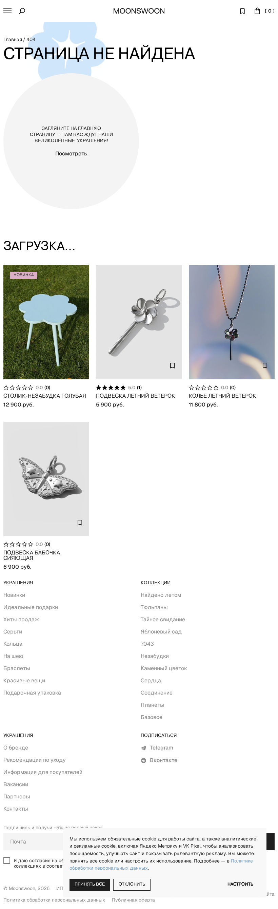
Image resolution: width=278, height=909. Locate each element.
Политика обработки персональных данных (54, 900)
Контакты (15, 808)
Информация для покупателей (42, 772)
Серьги (12, 631)
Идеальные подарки (30, 607)
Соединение (157, 692)
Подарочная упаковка (32, 692)
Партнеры (16, 796)
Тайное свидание (163, 619)
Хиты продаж (21, 619)
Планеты (152, 704)
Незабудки (155, 656)
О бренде (15, 747)
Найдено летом (161, 595)
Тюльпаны (154, 607)
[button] (7, 11)
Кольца (12, 643)
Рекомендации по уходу (34, 759)
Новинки (14, 595)
